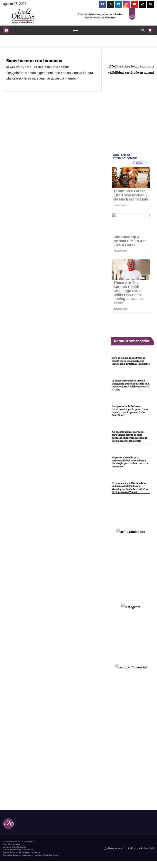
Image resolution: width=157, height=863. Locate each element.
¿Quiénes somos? (113, 848)
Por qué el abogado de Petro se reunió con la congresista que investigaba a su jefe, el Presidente (131, 360)
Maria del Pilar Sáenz (53, 66)
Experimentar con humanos (34, 60)
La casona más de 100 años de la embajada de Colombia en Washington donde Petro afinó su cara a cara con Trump (130, 487)
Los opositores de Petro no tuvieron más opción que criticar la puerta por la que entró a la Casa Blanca (130, 410)
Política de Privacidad (140, 848)
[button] (143, 30)
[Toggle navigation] (75, 30)
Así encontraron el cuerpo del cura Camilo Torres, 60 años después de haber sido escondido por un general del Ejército (129, 436)
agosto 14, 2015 (20, 66)
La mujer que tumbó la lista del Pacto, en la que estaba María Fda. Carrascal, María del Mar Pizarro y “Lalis (131, 385)
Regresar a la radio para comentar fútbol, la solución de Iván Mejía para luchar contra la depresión (130, 462)
